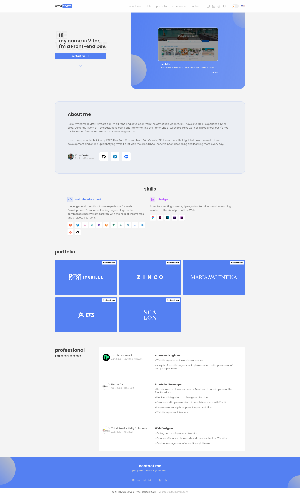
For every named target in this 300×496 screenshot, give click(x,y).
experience (179, 6)
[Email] (155, 480)
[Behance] (219, 6)
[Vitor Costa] (63, 6)
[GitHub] (224, 6)
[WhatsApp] (160, 480)
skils (148, 6)
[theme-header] (235, 6)
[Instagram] (208, 6)
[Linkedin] (213, 6)
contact (196, 6)
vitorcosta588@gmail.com (173, 491)
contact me (78, 56)
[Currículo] (166, 480)
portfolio (161, 6)
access (214, 72)
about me (135, 6)
